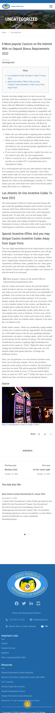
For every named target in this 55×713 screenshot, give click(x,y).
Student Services (8, 648)
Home (4, 32)
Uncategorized (16, 32)
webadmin (27, 450)
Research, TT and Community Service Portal (20, 700)
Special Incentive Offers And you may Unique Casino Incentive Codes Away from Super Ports (26, 84)
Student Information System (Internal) (17, 672)
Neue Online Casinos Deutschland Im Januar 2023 (23, 494)
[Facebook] (39, 434)
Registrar (5, 653)
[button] (24, 534)
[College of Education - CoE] (13, 6)
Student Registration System (13, 691)
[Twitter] (45, 434)
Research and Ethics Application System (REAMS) (23, 677)
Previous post (10, 465)
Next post (46, 465)
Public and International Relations (26, 613)
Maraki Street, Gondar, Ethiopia (22, 626)
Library (4, 643)
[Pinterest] (51, 434)
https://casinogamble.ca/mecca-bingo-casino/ (20, 424)
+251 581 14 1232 (17, 619)
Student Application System (13, 686)
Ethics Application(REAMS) (13, 657)
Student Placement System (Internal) (16, 696)
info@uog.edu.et (41, 619)
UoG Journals (7, 682)
